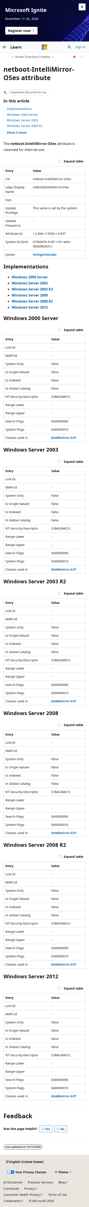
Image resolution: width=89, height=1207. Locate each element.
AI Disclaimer (13, 1182)
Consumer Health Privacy (21, 1195)
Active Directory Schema (32, 57)
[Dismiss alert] (82, 6)
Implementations (19, 109)
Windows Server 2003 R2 (25, 126)
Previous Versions (40, 1182)
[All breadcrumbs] (7, 56)
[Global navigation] (4, 47)
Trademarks (12, 1201)
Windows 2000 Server (22, 115)
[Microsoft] (44, 47)
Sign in (80, 47)
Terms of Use (57, 1195)
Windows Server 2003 (22, 120)
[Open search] (69, 47)
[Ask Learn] (74, 56)
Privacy (29, 1188)
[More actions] (82, 56)
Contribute (11, 1188)
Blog (62, 1182)
